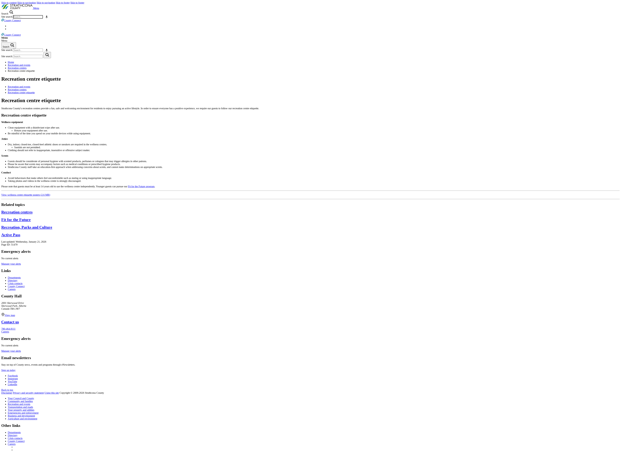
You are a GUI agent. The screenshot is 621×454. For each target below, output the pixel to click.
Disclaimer (6, 392)
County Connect (16, 286)
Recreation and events (19, 65)
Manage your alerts (11, 263)
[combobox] (28, 17)
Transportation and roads (20, 407)
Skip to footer (63, 2)
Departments (14, 277)
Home (11, 62)
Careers (12, 289)
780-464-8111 (8, 328)
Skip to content (9, 2)
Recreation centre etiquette (31, 79)
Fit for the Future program (141, 186)
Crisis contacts (15, 283)
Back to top (7, 390)
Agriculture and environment (22, 418)
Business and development (21, 415)
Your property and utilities (21, 410)
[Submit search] (47, 55)
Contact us (10, 322)
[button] (36, 8)
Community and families (20, 401)
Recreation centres (17, 68)
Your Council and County (21, 398)
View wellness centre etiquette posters (25, 194)
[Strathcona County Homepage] (17, 8)
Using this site (51, 392)
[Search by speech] (46, 17)
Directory (12, 280)
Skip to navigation (26, 2)
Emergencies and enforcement (23, 412)
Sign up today (8, 370)
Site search (6, 16)
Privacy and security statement (28, 392)
